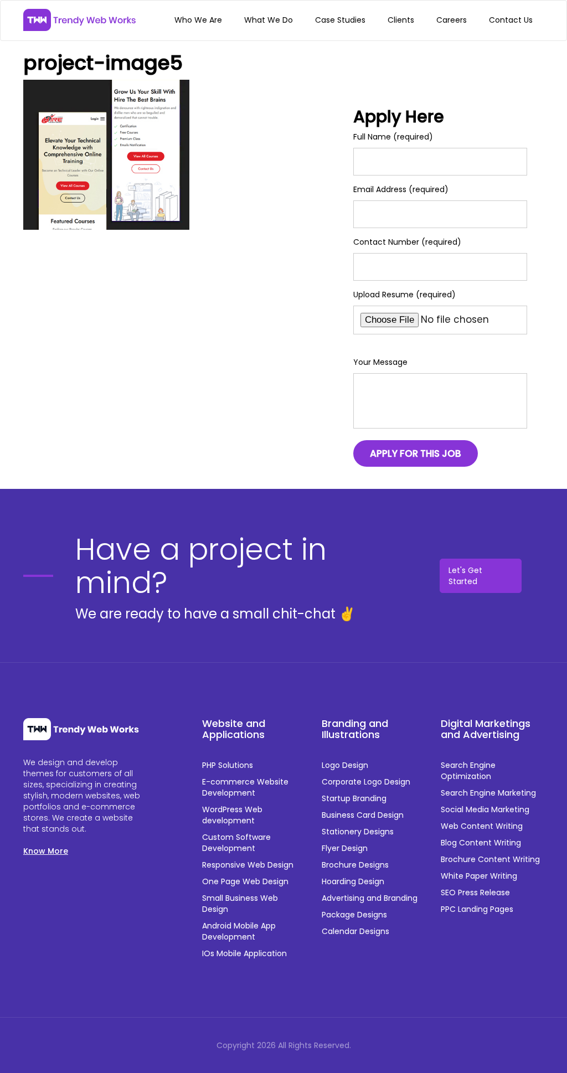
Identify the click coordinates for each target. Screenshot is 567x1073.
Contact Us (511, 19)
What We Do (268, 19)
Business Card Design (363, 815)
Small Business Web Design (240, 904)
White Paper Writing (479, 875)
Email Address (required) (401, 189)
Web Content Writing (482, 826)
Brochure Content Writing (490, 859)
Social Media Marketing (485, 809)
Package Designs (354, 914)
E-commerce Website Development (245, 787)
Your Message (380, 362)
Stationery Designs (358, 831)
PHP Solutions (227, 765)
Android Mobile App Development (239, 931)
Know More (45, 851)
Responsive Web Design (247, 864)
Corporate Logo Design (366, 781)
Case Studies (340, 19)
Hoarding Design (353, 881)
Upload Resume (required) (404, 294)
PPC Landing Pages (477, 909)
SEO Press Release (475, 892)
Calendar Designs (355, 931)
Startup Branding (354, 798)
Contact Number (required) (407, 241)
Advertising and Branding (369, 898)
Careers (451, 19)
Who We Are (198, 19)
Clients (401, 19)
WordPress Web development (232, 815)
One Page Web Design (245, 881)
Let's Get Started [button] (465, 576)
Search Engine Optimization (468, 771)
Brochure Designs (355, 864)
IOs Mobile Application (244, 953)
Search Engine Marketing (488, 792)
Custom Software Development (236, 843)
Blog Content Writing (481, 842)
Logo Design (345, 765)
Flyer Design (345, 848)
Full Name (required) (393, 136)
